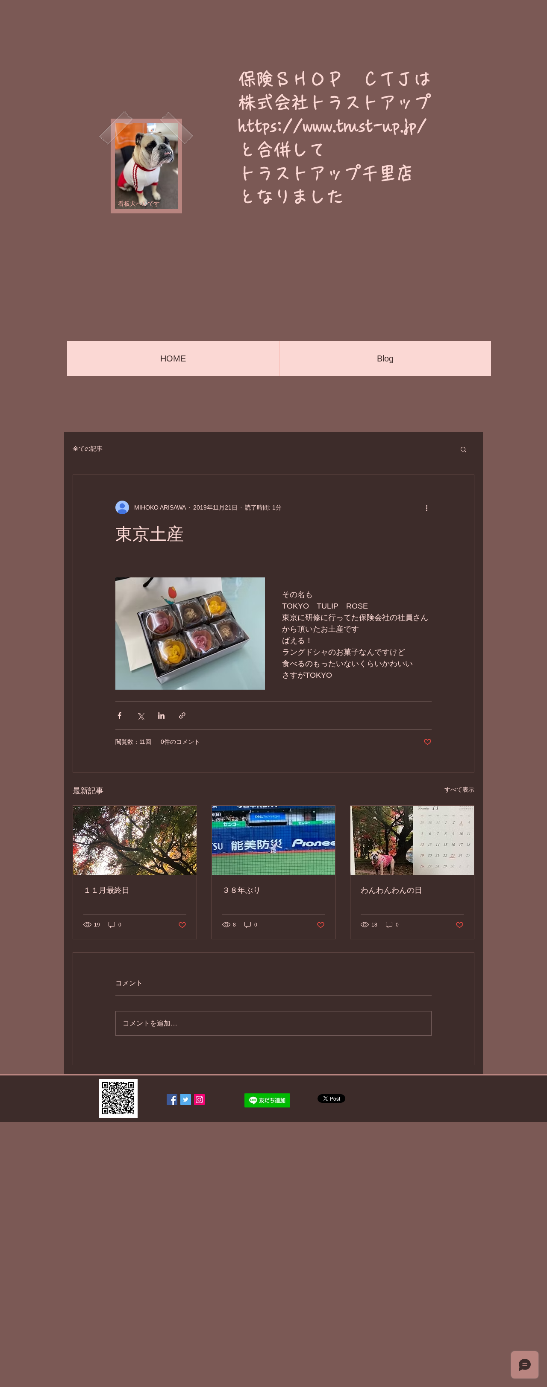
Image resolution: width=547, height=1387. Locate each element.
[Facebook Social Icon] (172, 1099)
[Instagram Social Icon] (199, 1099)
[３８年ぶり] (273, 840)
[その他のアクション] (426, 507)
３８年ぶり (241, 890)
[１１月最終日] (135, 840)
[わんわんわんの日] (412, 840)
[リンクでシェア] (182, 715)
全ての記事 (88, 448)
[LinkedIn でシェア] (161, 715)
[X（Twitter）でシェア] (140, 715)
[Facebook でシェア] (119, 715)
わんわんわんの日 (391, 890)
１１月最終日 (106, 890)
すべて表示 (459, 789)
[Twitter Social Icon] (185, 1099)
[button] (463, 449)
